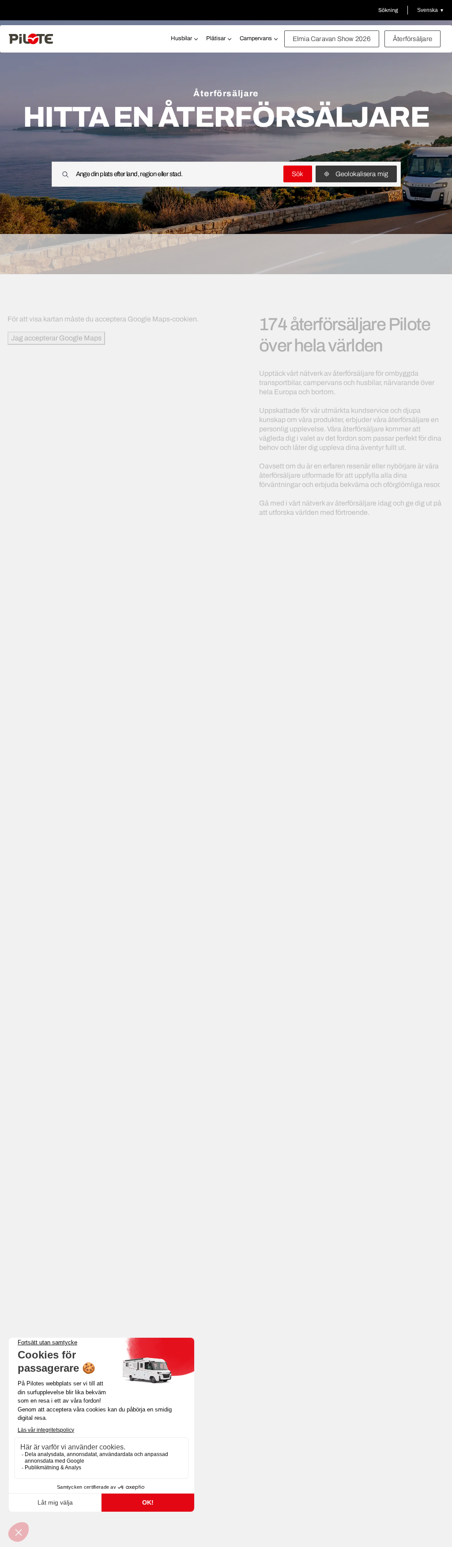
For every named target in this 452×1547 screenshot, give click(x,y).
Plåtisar (216, 38)
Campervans (256, 38)
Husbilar (181, 38)
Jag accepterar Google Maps (56, 338)
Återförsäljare (412, 38)
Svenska (427, 10)
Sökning (388, 10)
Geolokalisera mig (361, 173)
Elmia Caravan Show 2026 (332, 38)
